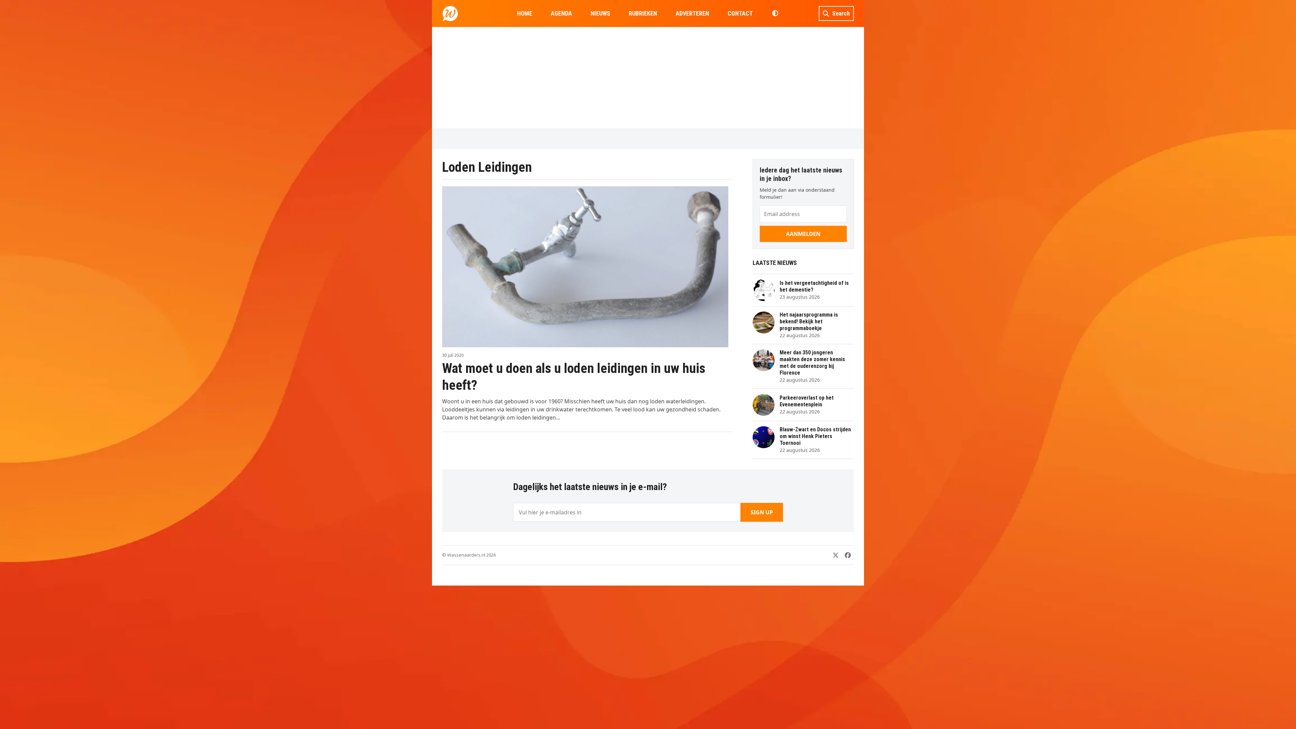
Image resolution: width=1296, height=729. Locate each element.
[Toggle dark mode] (775, 13)
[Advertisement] (648, 77)
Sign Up (762, 512)
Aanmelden (803, 234)
